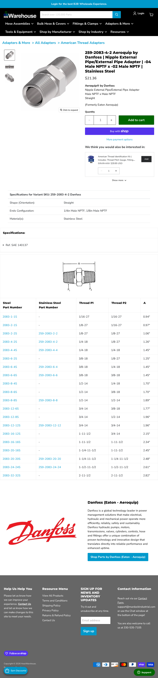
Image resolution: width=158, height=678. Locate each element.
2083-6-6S (10, 375)
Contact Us (48, 620)
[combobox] (76, 14)
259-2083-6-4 (48, 367)
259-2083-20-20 (50, 459)
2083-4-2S (10, 342)
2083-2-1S (10, 325)
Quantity (90, 112)
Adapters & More (16, 42)
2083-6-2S (10, 358)
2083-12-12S (11, 425)
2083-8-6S (10, 392)
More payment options (119, 139)
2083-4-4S (10, 350)
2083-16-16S (11, 442)
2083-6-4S (10, 367)
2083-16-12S (11, 434)
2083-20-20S (11, 459)
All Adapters (45, 42)
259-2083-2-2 (48, 333)
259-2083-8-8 (48, 400)
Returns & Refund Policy (56, 615)
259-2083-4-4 (48, 350)
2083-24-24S (11, 467)
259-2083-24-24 (50, 467)
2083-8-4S (10, 383)
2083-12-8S (11, 417)
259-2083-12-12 (50, 425)
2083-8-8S (10, 400)
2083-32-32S (11, 475)
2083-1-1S (10, 317)
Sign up (88, 631)
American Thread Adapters (83, 42)
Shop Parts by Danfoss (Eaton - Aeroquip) (118, 557)
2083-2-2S (10, 333)
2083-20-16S (11, 450)
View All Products (52, 595)
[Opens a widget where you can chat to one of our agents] (144, 672)
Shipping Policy (51, 605)
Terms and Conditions (54, 600)
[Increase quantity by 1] (111, 120)
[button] (139, 13)
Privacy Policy (50, 610)
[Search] (116, 14)
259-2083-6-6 (48, 375)
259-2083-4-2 (48, 342)
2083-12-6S (11, 408)
